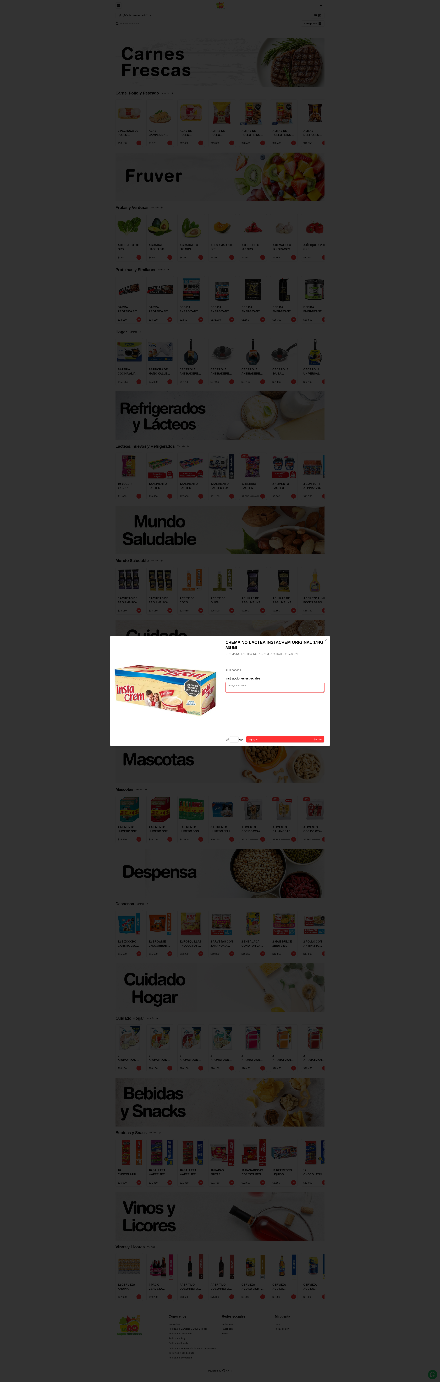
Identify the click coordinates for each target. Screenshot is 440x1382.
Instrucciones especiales (243, 678)
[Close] (325, 640)
